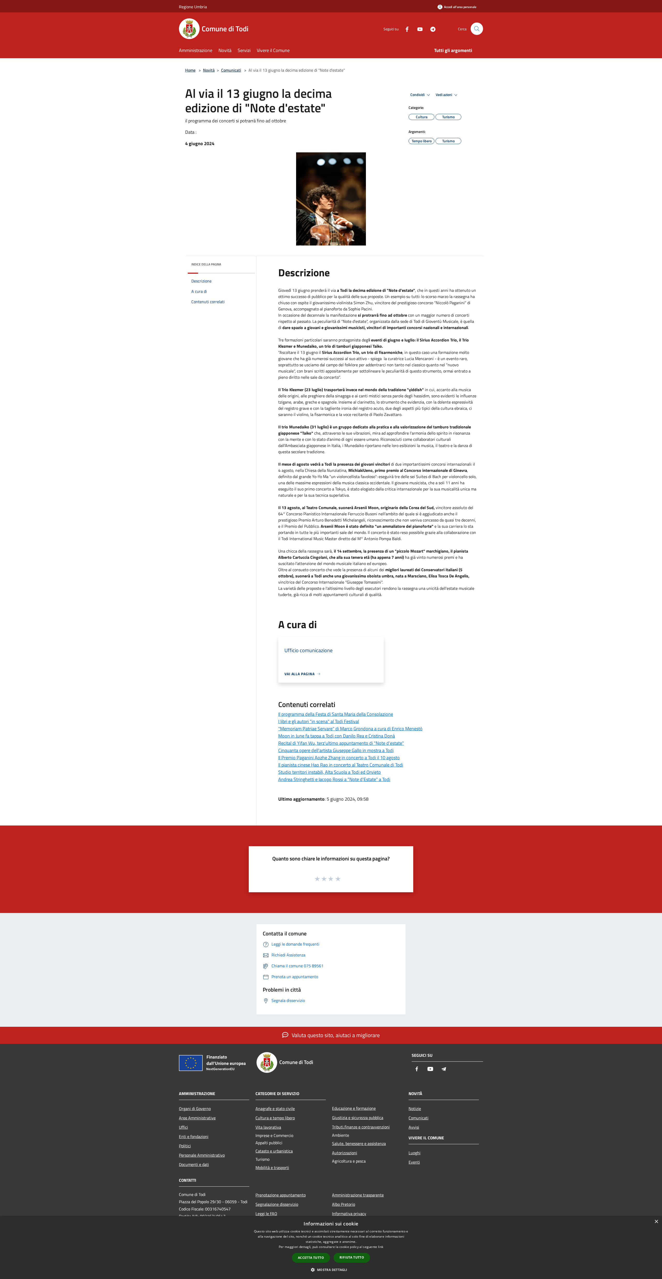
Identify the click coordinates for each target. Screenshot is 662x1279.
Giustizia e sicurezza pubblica (357, 1117)
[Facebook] (405, 28)
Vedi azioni (444, 95)
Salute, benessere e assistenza (359, 1143)
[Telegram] (431, 28)
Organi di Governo (195, 1108)
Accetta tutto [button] (311, 1257)
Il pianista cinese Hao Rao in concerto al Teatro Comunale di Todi (340, 764)
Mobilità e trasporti (272, 1167)
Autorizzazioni (344, 1153)
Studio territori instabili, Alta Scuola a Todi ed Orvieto (329, 772)
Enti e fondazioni (193, 1136)
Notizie (415, 1108)
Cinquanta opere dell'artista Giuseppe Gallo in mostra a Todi (336, 750)
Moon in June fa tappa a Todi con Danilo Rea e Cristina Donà (336, 735)
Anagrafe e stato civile (275, 1108)
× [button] (656, 1222)
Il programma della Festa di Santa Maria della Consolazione (335, 714)
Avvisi (414, 1127)
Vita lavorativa (268, 1127)
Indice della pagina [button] (206, 264)
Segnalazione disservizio (276, 1204)
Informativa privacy (349, 1213)
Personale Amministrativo (202, 1155)
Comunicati (231, 70)
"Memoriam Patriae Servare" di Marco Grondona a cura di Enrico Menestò (350, 728)
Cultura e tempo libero (275, 1118)
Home (190, 70)
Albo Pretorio (343, 1204)
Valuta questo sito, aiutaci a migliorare (335, 1035)
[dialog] (331, 1247)
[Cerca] (477, 29)
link (380, 1247)
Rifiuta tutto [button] (352, 1257)
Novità (209, 70)
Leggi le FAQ (266, 1213)
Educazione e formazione (354, 1108)
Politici (185, 1146)
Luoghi (414, 1153)
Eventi (414, 1162)
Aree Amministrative (197, 1118)
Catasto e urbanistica (274, 1151)
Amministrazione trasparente (358, 1195)
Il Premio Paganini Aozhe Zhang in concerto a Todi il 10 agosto (339, 757)
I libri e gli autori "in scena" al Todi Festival (318, 721)
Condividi (417, 95)
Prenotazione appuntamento (280, 1195)
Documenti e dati (194, 1164)
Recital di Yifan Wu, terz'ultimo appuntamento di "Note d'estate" (341, 743)
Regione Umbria (193, 7)
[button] (331, 1270)
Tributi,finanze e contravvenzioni (361, 1127)
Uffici (183, 1127)
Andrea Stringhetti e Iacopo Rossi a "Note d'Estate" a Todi (334, 779)
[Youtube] (418, 28)
